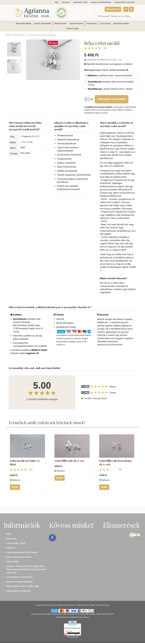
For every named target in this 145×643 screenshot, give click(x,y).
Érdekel (15, 487)
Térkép (91, 84)
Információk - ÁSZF (80, 2)
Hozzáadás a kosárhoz (112, 99)
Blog (56, 2)
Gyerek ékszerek (76, 23)
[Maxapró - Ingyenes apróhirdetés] (72, 633)
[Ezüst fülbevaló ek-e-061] (72, 446)
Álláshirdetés (12, 561)
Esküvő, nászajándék (42, 23)
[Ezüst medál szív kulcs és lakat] (27, 446)
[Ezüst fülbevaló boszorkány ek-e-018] (116, 446)
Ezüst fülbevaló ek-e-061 (69, 460)
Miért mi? (11, 548)
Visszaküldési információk (124, 2)
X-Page (92, 605)
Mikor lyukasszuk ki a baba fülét (22, 586)
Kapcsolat (66, 2)
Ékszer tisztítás (73, 28)
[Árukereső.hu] (72, 625)
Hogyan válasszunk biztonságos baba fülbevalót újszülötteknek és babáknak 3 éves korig (26, 569)
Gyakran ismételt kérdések (101, 2)
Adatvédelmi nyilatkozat (18, 591)
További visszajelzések (95, 398)
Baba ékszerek (61, 23)
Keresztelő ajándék (23, 23)
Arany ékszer (92, 23)
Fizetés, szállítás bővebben (114, 70)
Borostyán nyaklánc (121, 23)
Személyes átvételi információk (22, 552)
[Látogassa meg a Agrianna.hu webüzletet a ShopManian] (72, 622)
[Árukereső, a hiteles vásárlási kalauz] (61, 12)
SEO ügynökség (72, 637)
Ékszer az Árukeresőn (72, 628)
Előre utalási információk (18, 557)
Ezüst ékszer (105, 23)
